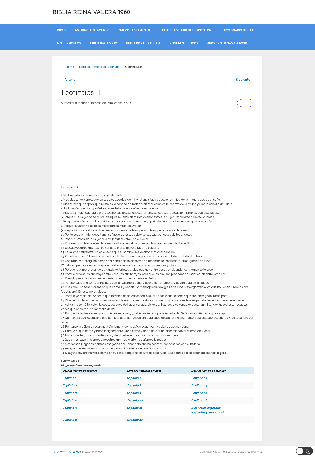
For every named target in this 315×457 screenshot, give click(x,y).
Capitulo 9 (134, 393)
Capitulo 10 (135, 400)
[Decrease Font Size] (250, 103)
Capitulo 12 (134, 419)
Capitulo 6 (69, 419)
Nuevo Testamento (134, 30)
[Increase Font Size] (240, 103)
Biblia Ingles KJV (103, 43)
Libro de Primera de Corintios (99, 67)
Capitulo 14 (199, 385)
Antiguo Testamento (92, 30)
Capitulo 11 (134, 408)
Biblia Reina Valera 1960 (91, 12)
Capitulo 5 (69, 408)
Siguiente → (245, 79)
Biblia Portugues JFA (143, 43)
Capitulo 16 (199, 400)
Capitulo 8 (134, 385)
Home (70, 67)
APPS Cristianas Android (227, 43)
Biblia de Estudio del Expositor (185, 30)
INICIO (61, 30)
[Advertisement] (157, 135)
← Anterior (69, 79)
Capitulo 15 (199, 393)
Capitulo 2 (69, 385)
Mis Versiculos (69, 43)
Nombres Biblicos (183, 43)
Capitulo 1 (69, 378)
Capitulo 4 (69, 400)
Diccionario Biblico (238, 30)
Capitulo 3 (69, 393)
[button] (304, 451)
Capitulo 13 (199, 378)
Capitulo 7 (134, 378)
